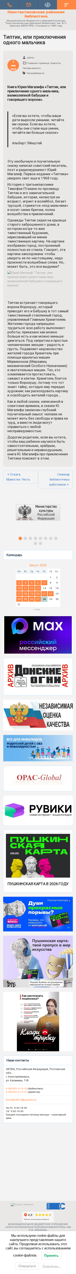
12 (31, 588)
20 (38, 593)
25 (25, 599)
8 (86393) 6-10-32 (16, 1091)
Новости (55, 63)
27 (38, 599)
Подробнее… (51, 1266)
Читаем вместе (32, 68)
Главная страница (38, 63)
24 (19, 599)
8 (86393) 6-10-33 (17, 1088)
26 (31, 599)
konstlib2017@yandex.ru (21, 1099)
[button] (38, 516)
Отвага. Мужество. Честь (18, 477)
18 (25, 593)
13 (38, 588)
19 (31, 593)
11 (25, 588)
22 (50, 593)
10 (19, 588)
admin (30, 57)
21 (44, 593)
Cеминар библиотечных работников (59, 479)
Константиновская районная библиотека (36, 14)
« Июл (36, 609)
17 (19, 593)
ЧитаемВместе (35, 73)
